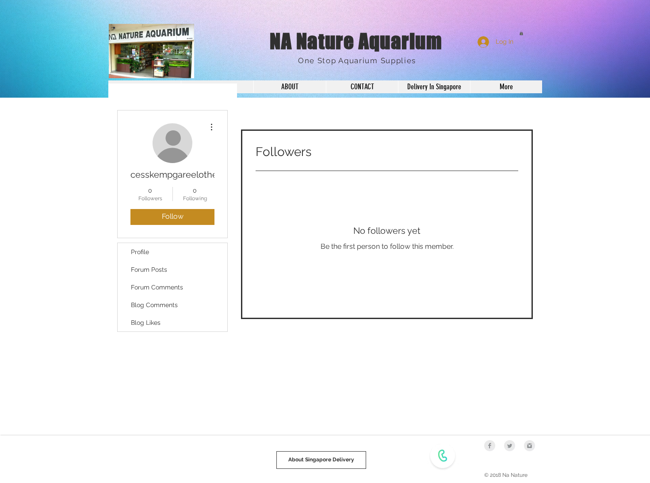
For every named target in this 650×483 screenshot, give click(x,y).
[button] (521, 33)
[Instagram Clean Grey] (529, 445)
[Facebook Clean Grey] (489, 445)
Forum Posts (149, 269)
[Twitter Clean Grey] (509, 445)
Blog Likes (146, 322)
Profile (140, 251)
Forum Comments (157, 287)
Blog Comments (154, 304)
